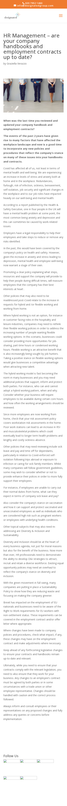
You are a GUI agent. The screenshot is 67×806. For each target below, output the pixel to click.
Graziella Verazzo (17, 63)
